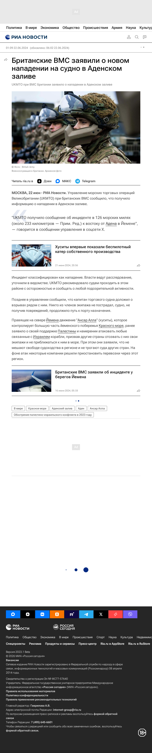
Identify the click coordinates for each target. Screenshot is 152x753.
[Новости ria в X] (101, 614)
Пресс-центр (88, 644)
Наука (113, 637)
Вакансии (12, 660)
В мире (18, 408)
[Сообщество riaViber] (130, 614)
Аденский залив (62, 408)
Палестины (67, 331)
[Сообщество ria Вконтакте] (42, 614)
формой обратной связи (22, 730)
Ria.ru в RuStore (139, 644)
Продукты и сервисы (60, 644)
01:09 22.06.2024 (17, 47)
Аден (81, 408)
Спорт (101, 637)
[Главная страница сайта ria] (25, 37)
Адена (111, 223)
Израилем (41, 337)
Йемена (52, 320)
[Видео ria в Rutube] (72, 614)
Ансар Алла (87, 320)
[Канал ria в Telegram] (86, 614)
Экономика (47, 637)
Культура (127, 637)
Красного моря (111, 325)
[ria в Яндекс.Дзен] (28, 614)
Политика (12, 637)
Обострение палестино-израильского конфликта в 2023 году (53, 414)
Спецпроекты (15, 644)
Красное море (37, 408)
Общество (29, 637)
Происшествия (83, 637)
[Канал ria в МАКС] (13, 614)
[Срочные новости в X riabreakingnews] (115, 614)
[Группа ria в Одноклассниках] (57, 614)
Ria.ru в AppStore (112, 644)
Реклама (35, 644)
